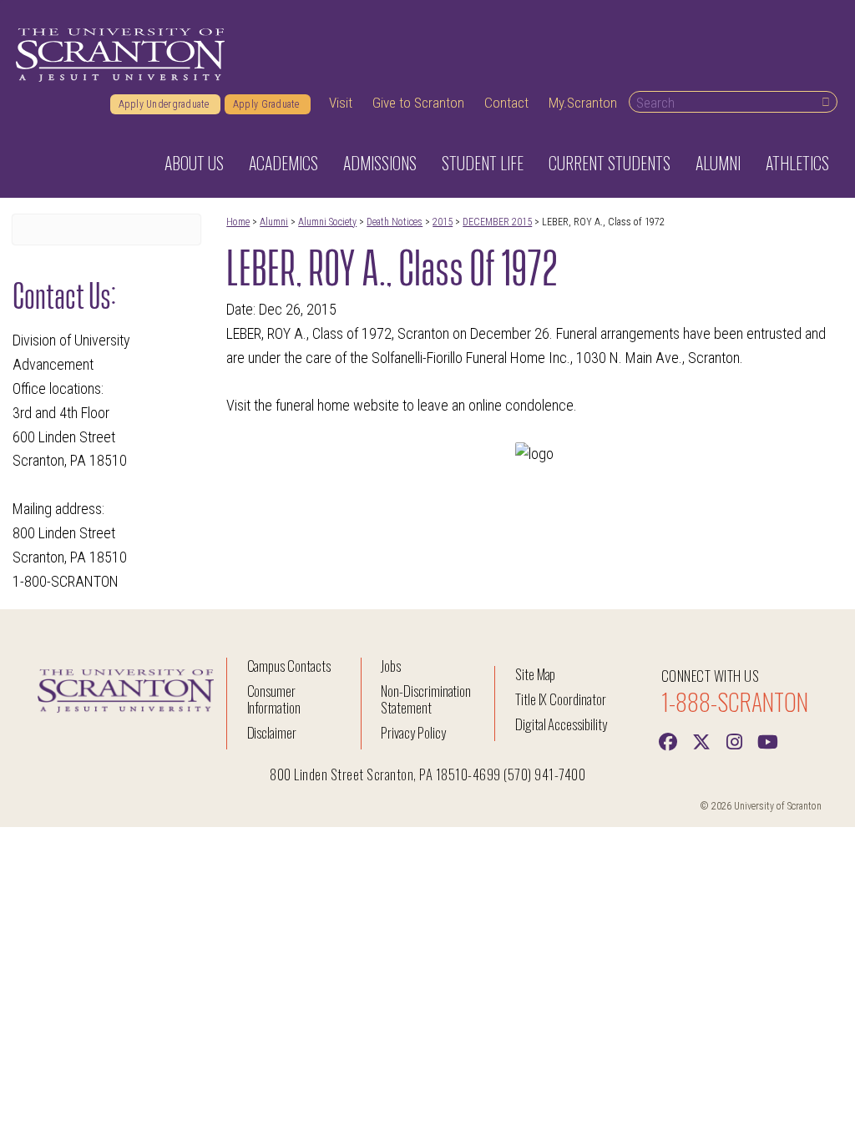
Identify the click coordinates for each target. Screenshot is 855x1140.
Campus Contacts (289, 665)
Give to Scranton (418, 102)
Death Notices (394, 222)
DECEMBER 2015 (497, 222)
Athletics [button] (797, 162)
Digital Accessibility (561, 724)
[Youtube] (768, 740)
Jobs (391, 665)
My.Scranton (583, 102)
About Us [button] (194, 162)
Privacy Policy (413, 732)
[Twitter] (701, 740)
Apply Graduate (267, 104)
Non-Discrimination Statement (426, 699)
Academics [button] (283, 162)
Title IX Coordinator (560, 699)
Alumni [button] (718, 162)
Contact (506, 102)
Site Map (535, 673)
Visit (340, 102)
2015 (443, 222)
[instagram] (734, 740)
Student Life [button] (483, 162)
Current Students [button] (609, 162)
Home (238, 222)
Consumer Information (274, 699)
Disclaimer (272, 732)
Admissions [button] (380, 162)
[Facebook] (668, 740)
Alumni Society (327, 222)
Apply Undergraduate (165, 104)
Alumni (274, 222)
